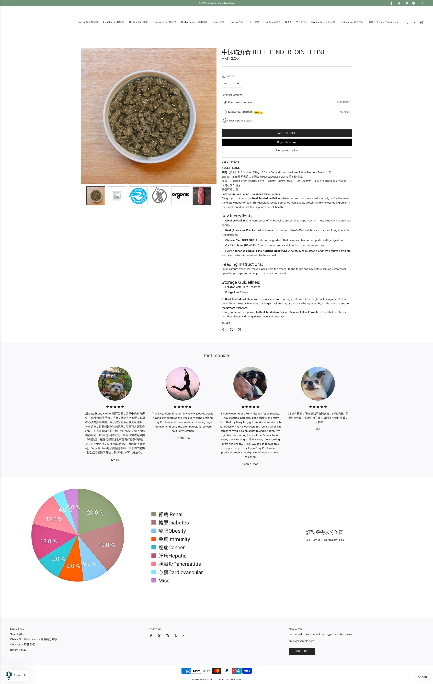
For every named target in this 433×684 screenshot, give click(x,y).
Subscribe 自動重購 (245, 112)
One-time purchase (240, 102)
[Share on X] (231, 330)
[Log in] (413, 22)
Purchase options (232, 94)
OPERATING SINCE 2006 (229, 679)
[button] (85, 116)
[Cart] (421, 22)
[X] (399, 3)
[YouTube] (421, 3)
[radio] (225, 102)
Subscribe (302, 651)
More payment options (287, 150)
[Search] (406, 22)
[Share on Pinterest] (239, 330)
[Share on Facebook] (223, 330)
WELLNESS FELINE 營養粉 (281, 176)
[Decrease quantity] (225, 83)
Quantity (228, 76)
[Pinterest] (413, 3)
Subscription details (240, 120)
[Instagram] (406, 3)
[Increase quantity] (238, 83)
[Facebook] (391, 3)
